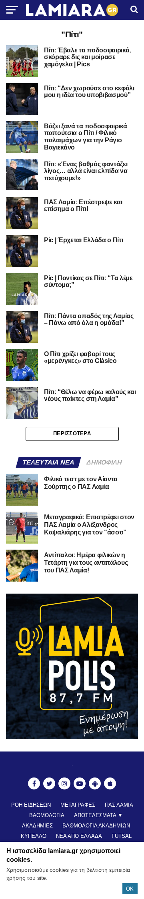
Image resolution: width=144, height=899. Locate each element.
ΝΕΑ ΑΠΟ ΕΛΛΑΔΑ (79, 836)
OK (130, 889)
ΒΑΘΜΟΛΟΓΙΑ (46, 815)
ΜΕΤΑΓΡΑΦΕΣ (77, 805)
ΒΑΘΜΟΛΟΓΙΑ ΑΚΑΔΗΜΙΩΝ (96, 826)
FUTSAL (122, 836)
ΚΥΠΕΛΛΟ (33, 836)
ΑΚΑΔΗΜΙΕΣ (37, 826)
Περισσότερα (72, 434)
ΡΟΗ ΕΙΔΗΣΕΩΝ (31, 805)
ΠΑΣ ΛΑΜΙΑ (119, 805)
